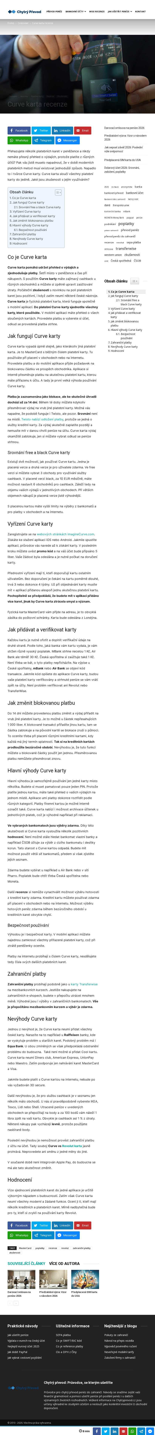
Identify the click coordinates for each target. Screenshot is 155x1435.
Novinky (24, 96)
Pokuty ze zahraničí (116, 1335)
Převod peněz (54, 11)
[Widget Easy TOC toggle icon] (134, 281)
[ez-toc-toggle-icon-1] (56, 192)
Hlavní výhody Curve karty (30, 225)
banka (138, 186)
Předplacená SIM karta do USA (122, 160)
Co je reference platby (69, 1346)
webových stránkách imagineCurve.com (65, 534)
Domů (11, 23)
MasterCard (25, 1248)
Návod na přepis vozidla (119, 1340)
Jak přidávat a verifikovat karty (34, 216)
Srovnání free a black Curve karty (40, 207)
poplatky (40, 1248)
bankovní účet (134, 193)
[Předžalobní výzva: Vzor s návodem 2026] (53, 1279)
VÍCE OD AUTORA (64, 1263)
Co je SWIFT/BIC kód (69, 1340)
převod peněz (130, 230)
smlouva (108, 249)
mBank (126, 211)
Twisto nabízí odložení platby (42, 419)
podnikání (110, 224)
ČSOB (137, 260)
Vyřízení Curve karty (27, 211)
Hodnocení (20, 243)
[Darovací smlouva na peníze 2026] (21, 1279)
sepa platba (134, 242)
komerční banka (112, 211)
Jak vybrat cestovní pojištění (25, 1357)
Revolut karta (72, 1146)
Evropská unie (121, 205)
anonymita (126, 186)
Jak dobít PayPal (17, 1352)
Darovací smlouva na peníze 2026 (124, 127)
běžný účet (133, 199)
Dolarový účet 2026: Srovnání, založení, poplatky (122, 169)
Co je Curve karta (24, 198)
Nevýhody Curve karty (28, 239)
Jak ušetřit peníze (118, 11)
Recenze (50, 96)
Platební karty (37, 96)
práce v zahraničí (111, 230)
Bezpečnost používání (33, 229)
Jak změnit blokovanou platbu (33, 220)
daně (107, 205)
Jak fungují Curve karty (28, 202)
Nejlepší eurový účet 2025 (23, 1346)
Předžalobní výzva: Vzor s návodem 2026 (125, 137)
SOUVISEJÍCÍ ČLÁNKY (26, 1263)
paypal (130, 217)
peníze (139, 217)
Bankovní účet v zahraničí (115, 199)
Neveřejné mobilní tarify (119, 1352)
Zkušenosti (62, 96)
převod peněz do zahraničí (119, 236)
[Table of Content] (58, 193)
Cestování (23, 23)
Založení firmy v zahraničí (119, 1357)
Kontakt (140, 11)
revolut (65, 1248)
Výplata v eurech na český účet (26, 1340)
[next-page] (16, 1303)
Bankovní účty (74, 11)
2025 (106, 187)
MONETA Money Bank (114, 217)
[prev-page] (10, 1303)
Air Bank (115, 187)
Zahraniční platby (24, 234)
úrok (106, 261)
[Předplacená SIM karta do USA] (85, 1279)
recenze (53, 1248)
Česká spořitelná (121, 260)
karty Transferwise (84, 984)
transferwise (126, 248)
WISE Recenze (97, 11)
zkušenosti (14, 1252)
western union (113, 255)
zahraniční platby (82, 1248)
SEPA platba (63, 1335)
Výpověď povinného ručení (120, 1346)
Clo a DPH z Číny (66, 1352)
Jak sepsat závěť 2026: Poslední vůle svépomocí (123, 149)
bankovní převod (113, 193)
